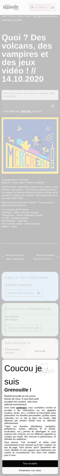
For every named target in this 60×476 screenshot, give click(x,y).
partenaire (21, 407)
